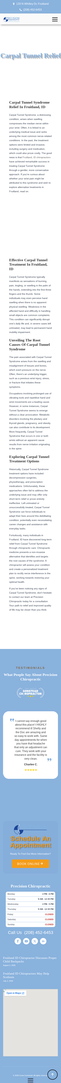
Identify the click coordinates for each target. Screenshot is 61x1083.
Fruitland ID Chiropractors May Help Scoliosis (26, 975)
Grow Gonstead (26, 1075)
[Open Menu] (55, 19)
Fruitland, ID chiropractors (36, 157)
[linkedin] (43, 941)
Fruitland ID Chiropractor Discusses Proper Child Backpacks (30, 959)
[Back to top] (52, 1075)
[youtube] (26, 941)
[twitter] (35, 941)
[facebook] (18, 941)
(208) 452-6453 (38, 932)
